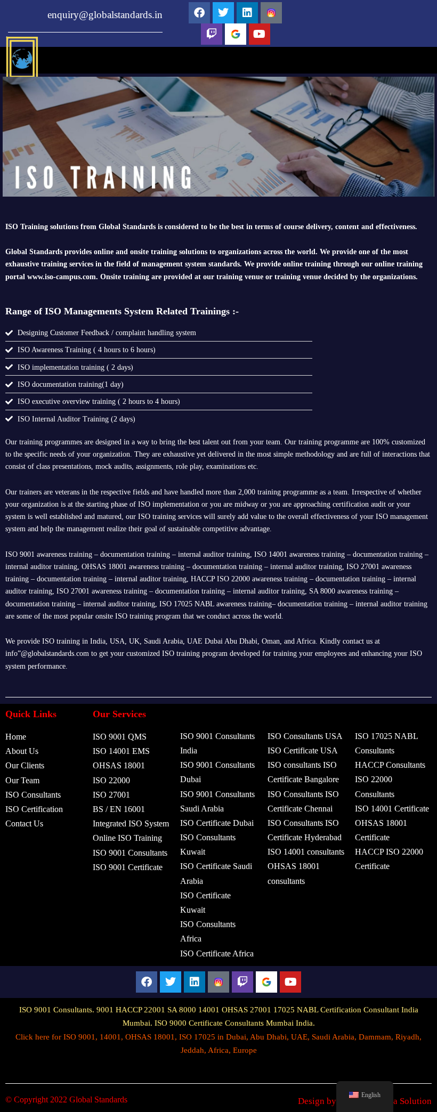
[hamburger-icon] (382, 66)
